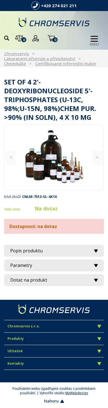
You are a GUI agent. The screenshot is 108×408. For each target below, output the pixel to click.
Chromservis (16, 53)
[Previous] (11, 157)
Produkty (15, 338)
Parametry (21, 265)
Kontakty (15, 363)
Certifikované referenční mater (65, 63)
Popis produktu (26, 251)
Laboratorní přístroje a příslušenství (39, 58)
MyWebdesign (76, 393)
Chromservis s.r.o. (23, 326)
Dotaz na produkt (28, 280)
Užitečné (15, 351)
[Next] (97, 157)
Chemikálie (15, 63)
